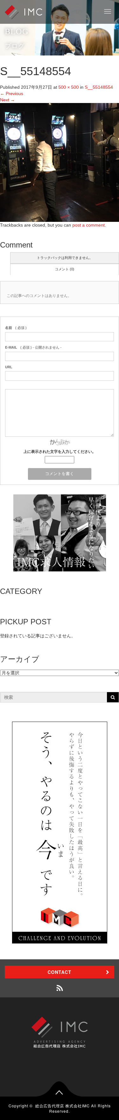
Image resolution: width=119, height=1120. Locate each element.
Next (7, 99)
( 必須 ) (16, 328)
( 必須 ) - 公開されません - (33, 347)
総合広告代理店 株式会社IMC (62, 1105)
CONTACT (59, 972)
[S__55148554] (59, 161)
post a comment (88, 225)
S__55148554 (99, 87)
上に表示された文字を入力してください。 (59, 451)
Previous (11, 93)
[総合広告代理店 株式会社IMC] (23, 11)
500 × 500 (68, 87)
